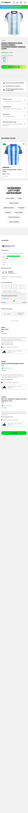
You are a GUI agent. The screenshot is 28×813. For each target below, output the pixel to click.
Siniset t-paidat (19, 212)
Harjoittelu (8, 212)
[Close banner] (26, 7)
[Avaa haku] (14, 2)
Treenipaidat (21, 207)
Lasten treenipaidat (14, 221)
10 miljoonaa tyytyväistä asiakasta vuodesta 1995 (14, 90)
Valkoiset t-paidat (14, 203)
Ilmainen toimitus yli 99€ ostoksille (15, 82)
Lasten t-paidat (10, 198)
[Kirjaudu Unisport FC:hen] (17, 2)
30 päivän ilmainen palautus (13, 86)
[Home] (5, 2)
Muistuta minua (13, 66)
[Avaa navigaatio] (25, 2)
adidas (20, 198)
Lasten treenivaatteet (14, 217)
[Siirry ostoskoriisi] (21, 2)
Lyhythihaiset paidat (9, 207)
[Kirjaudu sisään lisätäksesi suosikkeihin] (23, 144)
